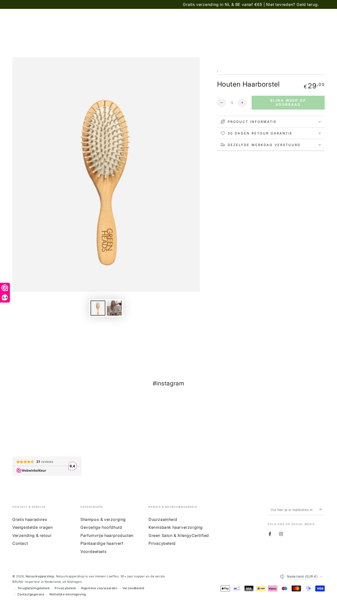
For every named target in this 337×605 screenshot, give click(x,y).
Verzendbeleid (133, 588)
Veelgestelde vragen (32, 527)
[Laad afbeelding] (98, 308)
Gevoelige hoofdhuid (101, 527)
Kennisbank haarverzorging (176, 527)
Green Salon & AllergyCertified (179, 535)
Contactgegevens (31, 594)
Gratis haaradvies (29, 519)
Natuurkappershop (40, 576)
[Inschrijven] (322, 509)
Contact (20, 543)
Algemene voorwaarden (99, 588)
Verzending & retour (32, 535)
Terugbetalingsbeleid (34, 588)
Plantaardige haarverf (101, 543)
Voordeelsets (93, 551)
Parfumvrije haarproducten (106, 535)
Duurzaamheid (163, 519)
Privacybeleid (162, 543)
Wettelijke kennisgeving (67, 594)
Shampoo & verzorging (103, 519)
